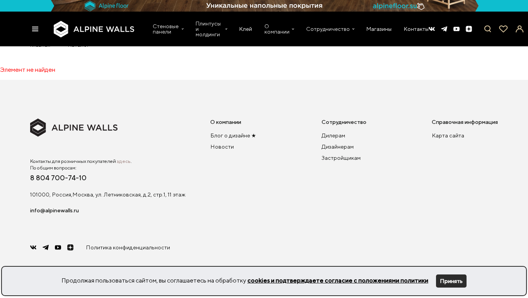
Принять (451, 281)
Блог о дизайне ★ (233, 135)
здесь (124, 161)
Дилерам (333, 135)
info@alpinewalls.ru (54, 210)
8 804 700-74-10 (58, 177)
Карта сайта (448, 135)
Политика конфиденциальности (128, 247)
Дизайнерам (338, 146)
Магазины (379, 28)
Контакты (416, 28)
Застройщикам (341, 157)
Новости (222, 146)
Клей (245, 28)
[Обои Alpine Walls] (94, 29)
